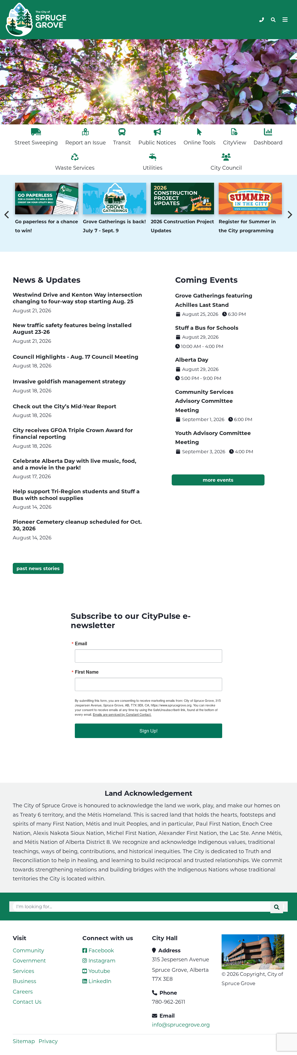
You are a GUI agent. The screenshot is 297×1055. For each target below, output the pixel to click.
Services (23, 970)
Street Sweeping (36, 142)
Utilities (152, 167)
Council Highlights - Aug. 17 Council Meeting (75, 356)
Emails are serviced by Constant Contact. (122, 714)
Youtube (98, 970)
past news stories (38, 568)
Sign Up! (148, 730)
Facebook (100, 950)
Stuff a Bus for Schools (206, 327)
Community (28, 950)
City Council (226, 167)
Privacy (48, 1041)
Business (24, 981)
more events (218, 480)
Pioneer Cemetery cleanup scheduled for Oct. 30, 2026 (77, 525)
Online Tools (199, 142)
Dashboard (267, 142)
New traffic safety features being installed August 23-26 (72, 328)
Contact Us (27, 1001)
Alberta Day (191, 359)
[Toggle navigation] (273, 19)
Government (29, 960)
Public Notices (157, 142)
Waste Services (75, 167)
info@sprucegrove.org (181, 1024)
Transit (122, 142)
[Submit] (276, 907)
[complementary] (46, 198)
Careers (23, 991)
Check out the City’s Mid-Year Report (64, 406)
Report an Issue (85, 142)
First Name (87, 672)
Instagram (101, 960)
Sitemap (24, 1041)
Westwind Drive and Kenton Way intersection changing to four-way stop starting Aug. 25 (77, 297)
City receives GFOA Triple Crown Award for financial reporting (73, 433)
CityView (234, 142)
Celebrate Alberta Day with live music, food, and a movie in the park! (74, 464)
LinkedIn (99, 981)
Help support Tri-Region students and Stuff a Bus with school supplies (76, 494)
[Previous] (7, 214)
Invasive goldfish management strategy (69, 381)
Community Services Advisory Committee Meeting (204, 401)
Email (81, 643)
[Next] (289, 214)
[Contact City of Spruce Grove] (261, 20)
